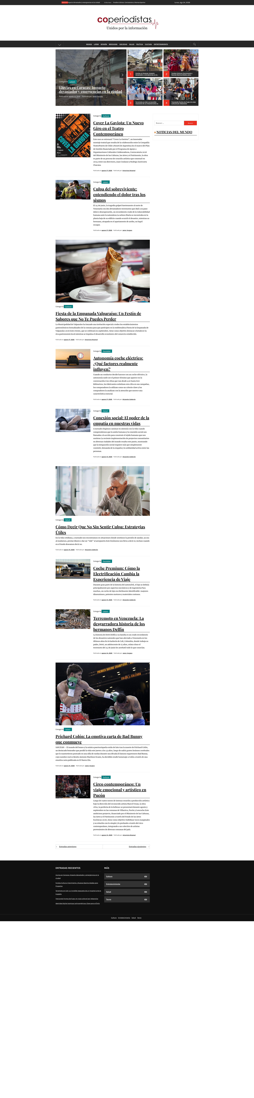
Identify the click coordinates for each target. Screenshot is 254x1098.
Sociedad (123, 44)
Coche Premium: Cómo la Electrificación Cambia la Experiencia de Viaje (116, 573)
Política (139, 44)
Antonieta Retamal (99, 96)
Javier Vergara (127, 230)
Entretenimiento (161, 44)
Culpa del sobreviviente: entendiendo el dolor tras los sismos (119, 194)
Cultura (148, 44)
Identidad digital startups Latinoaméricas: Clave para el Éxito (78, 903)
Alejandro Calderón (129, 399)
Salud (131, 44)
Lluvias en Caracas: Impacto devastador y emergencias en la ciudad (146, 74)
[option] (91, 77)
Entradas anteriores (67, 846)
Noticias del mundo (174, 132)
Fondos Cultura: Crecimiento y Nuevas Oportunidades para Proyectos (90, 89)
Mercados (113, 44)
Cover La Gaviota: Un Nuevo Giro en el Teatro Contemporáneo (118, 128)
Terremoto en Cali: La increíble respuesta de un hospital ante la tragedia (100, 2)
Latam (96, 44)
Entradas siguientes (137, 846)
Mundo (89, 44)
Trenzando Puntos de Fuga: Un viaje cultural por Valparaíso (183, 102)
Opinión (104, 44)
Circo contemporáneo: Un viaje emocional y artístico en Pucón (119, 789)
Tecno (108, 899)
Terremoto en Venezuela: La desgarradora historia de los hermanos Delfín (119, 623)
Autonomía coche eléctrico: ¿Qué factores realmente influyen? (118, 363)
